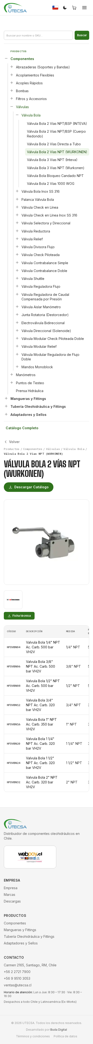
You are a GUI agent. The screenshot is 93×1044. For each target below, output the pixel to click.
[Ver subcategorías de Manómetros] (11, 374)
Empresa (10, 888)
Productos (12, 449)
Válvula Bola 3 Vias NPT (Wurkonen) (55, 168)
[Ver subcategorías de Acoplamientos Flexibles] (11, 74)
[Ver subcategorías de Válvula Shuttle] (17, 278)
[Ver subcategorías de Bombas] (11, 90)
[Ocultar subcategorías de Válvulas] (11, 106)
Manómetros (26, 375)
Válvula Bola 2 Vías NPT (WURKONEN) (57, 152)
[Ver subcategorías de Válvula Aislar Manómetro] (17, 306)
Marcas (9, 895)
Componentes (22, 59)
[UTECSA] (15, 7)
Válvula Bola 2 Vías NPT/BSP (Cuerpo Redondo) (56, 133)
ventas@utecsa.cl (17, 985)
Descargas (12, 901)
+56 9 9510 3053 (17, 978)
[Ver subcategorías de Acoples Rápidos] (11, 82)
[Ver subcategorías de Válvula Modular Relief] (17, 346)
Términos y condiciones (33, 1036)
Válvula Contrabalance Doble (44, 271)
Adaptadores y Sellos (28, 415)
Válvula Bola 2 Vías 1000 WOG (50, 184)
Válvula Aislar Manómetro (41, 307)
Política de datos (65, 1036)
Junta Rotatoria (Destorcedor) (45, 315)
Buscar (82, 35)
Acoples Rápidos (29, 83)
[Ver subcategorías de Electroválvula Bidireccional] (17, 322)
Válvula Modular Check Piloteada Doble (52, 339)
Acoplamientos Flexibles (35, 75)
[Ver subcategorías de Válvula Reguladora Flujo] (17, 286)
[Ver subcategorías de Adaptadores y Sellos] (6, 414)
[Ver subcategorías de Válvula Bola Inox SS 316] (17, 191)
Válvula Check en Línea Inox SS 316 (49, 215)
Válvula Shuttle (32, 279)
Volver (14, 442)
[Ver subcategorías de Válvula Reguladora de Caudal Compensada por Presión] (17, 294)
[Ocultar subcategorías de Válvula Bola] (17, 114)
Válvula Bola (31, 115)
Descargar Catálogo (31, 487)
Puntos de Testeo (30, 383)
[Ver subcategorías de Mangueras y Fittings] (6, 398)
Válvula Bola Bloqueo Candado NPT (55, 176)
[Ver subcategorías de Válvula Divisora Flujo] (17, 246)
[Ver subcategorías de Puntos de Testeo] (11, 382)
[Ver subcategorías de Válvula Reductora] (17, 230)
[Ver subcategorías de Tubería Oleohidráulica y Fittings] (6, 406)
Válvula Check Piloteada (40, 255)
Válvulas (22, 107)
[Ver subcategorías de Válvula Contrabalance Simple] (17, 262)
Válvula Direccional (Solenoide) (46, 331)
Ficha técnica (21, 615)
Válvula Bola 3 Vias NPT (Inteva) (52, 160)
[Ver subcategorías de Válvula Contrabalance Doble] (17, 270)
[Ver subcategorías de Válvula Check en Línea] (17, 207)
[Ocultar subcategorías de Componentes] (6, 58)
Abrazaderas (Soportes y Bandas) (43, 67)
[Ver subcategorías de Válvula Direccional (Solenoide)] (17, 330)
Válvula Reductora (35, 231)
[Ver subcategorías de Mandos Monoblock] (17, 366)
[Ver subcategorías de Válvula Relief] (17, 238)
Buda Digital (58, 1029)
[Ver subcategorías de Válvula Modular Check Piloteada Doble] (17, 338)
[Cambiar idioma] (55, 7)
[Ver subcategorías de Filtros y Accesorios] (11, 98)
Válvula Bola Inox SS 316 (40, 191)
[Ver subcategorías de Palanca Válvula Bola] (17, 199)
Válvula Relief (32, 239)
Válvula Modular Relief (39, 346)
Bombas (22, 91)
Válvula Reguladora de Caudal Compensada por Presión (45, 297)
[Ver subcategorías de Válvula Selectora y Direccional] (17, 222)
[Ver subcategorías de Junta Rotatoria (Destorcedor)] (17, 314)
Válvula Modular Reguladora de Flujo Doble (50, 357)
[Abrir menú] (84, 7)
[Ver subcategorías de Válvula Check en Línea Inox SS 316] (17, 214)
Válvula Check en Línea (39, 207)
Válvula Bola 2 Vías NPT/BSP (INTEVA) (57, 123)
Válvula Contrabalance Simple (44, 263)
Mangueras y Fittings (28, 399)
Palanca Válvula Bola (37, 199)
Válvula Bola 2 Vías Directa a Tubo (54, 144)
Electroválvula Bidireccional (43, 323)
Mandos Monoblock (37, 367)
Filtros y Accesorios (31, 99)
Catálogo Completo (22, 428)
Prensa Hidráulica (29, 391)
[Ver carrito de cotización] (74, 7)
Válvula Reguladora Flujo (40, 286)
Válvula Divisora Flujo (38, 247)
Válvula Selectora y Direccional (45, 223)
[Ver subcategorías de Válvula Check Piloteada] (17, 254)
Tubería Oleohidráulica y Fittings (38, 406)
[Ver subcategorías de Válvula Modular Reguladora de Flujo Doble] (17, 354)
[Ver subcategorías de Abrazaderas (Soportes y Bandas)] (11, 66)
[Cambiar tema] (65, 7)
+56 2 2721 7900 (17, 972)
